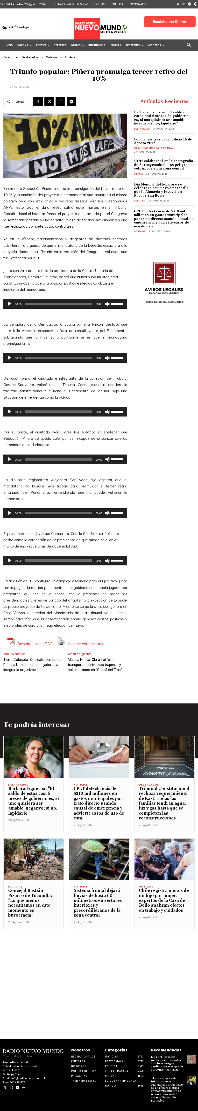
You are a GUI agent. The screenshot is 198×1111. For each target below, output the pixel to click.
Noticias (51, 57)
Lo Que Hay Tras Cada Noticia (153, 148)
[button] (189, 45)
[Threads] (23, 1087)
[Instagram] (184, 4)
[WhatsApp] (60, 101)
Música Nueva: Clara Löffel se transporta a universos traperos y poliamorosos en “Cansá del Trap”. (95, 664)
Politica (70, 57)
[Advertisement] (99, 963)
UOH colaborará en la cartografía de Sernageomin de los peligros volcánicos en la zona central (163, 165)
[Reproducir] (9, 303)
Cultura (139, 200)
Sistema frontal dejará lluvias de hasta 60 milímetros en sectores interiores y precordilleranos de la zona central (98, 903)
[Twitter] (178, 4)
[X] (49, 101)
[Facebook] (38, 101)
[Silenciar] (107, 303)
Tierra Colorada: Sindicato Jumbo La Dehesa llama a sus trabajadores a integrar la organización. (32, 664)
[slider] (118, 303)
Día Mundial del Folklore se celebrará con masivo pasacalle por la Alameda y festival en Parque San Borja (161, 190)
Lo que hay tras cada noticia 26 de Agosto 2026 (163, 141)
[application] (65, 304)
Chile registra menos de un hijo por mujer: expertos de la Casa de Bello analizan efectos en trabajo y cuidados (164, 900)
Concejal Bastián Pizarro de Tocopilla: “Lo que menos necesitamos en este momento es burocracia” (30, 903)
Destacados (30, 57)
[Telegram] (189, 4)
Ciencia (138, 173)
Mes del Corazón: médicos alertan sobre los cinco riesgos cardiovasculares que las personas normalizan (167, 1063)
